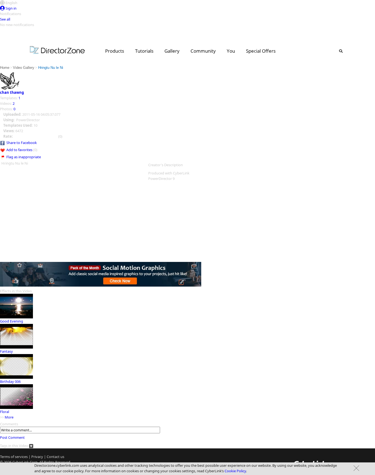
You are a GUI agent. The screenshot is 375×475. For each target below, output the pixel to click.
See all (5, 19)
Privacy (37, 456)
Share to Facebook (21, 142)
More (9, 417)
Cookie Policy (235, 470)
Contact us (55, 456)
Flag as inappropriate (23, 156)
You (231, 51)
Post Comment (12, 437)
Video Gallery (23, 68)
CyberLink (20, 462)
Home (4, 68)
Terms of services (14, 456)
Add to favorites (19, 149)
